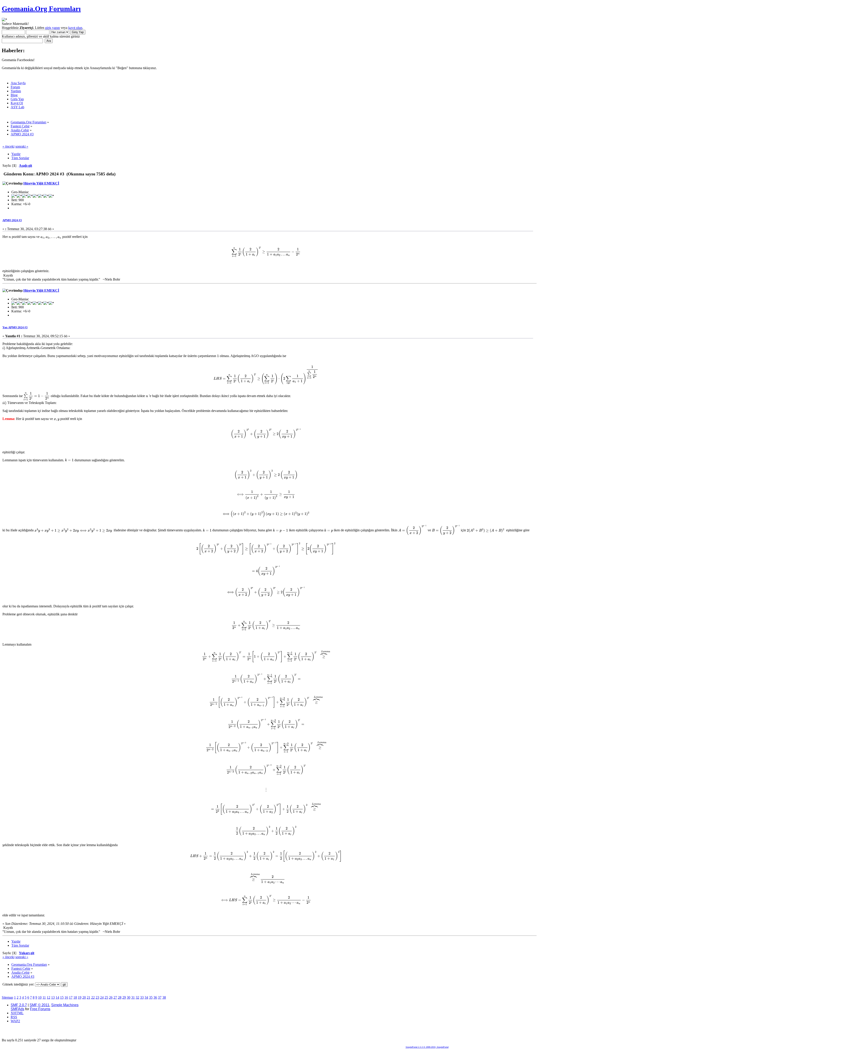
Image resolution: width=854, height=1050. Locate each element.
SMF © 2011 (39, 1005)
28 (119, 997)
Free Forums (40, 1009)
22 (93, 997)
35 (151, 997)
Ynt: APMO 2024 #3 (15, 327)
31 (133, 997)
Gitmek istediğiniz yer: (18, 984)
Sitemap (7, 997)
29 (124, 997)
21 (88, 997)
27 (115, 997)
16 (66, 997)
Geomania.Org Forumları (41, 9)
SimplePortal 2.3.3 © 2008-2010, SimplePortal (427, 1047)
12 (48, 997)
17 (71, 997)
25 (106, 997)
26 (111, 997)
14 (57, 997)
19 (79, 997)
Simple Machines (65, 1005)
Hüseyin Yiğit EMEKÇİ (41, 183)
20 (84, 997)
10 (40, 997)
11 (44, 997)
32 (137, 997)
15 (62, 997)
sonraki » (21, 146)
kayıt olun (75, 28)
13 (53, 997)
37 (159, 997)
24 (102, 997)
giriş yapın (52, 28)
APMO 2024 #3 (12, 220)
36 (155, 997)
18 (75, 997)
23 (97, 997)
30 (128, 997)
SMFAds (17, 1009)
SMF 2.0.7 (19, 1005)
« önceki (8, 146)
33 (142, 997)
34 (146, 997)
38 (164, 997)
